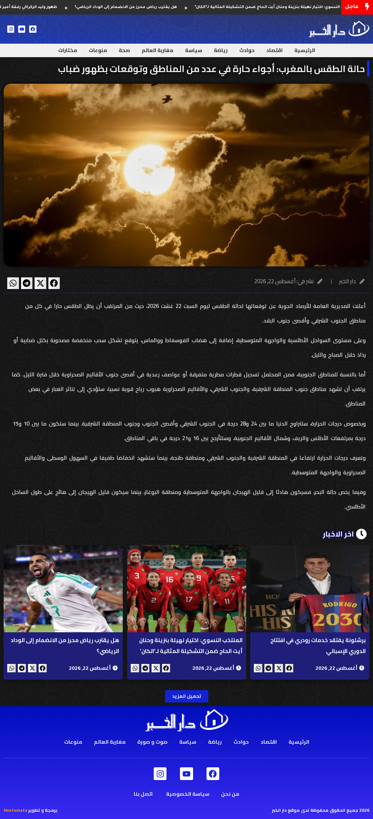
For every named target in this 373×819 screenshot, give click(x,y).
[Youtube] (21, 28)
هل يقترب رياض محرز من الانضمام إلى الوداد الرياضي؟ (154, 7)
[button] (54, 283)
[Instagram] (10, 28)
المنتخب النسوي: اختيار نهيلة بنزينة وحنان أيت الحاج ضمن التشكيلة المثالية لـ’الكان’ (190, 645)
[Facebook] (32, 28)
